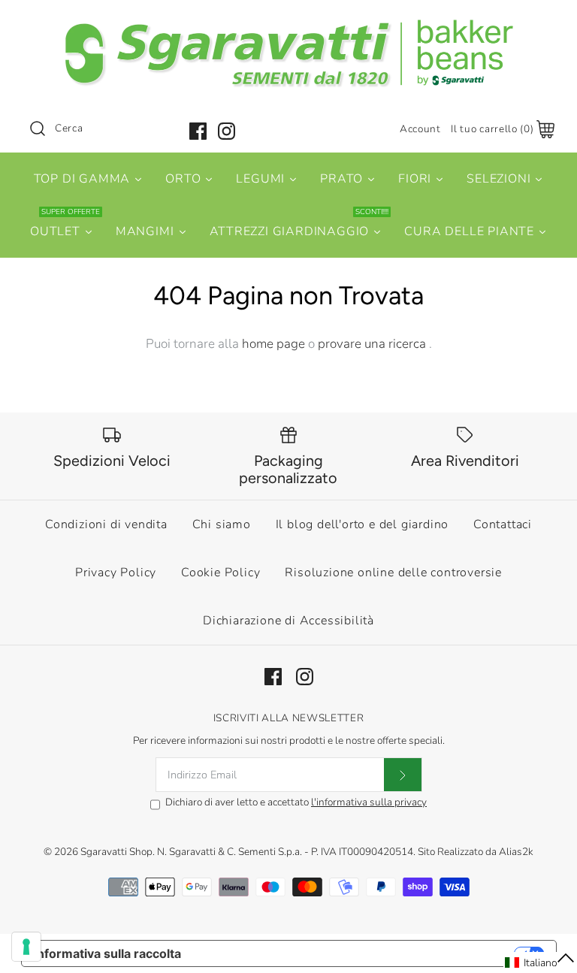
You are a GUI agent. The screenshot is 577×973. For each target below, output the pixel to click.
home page (273, 343)
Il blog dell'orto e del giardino (362, 524)
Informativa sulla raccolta (107, 953)
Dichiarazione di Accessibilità (288, 620)
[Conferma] (402, 774)
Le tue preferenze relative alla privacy (355, 953)
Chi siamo (221, 524)
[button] (540, 962)
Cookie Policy (220, 572)
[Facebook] (198, 131)
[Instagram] (226, 131)
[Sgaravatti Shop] (288, 25)
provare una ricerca (373, 343)
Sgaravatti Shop (116, 852)
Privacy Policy (115, 572)
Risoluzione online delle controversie (393, 572)
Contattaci (502, 524)
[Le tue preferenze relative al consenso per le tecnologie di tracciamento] (26, 946)
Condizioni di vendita (106, 524)
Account (420, 129)
